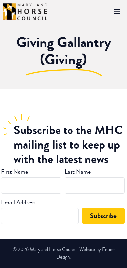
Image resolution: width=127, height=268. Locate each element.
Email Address (18, 202)
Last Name (78, 171)
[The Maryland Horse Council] (25, 12)
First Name (14, 171)
